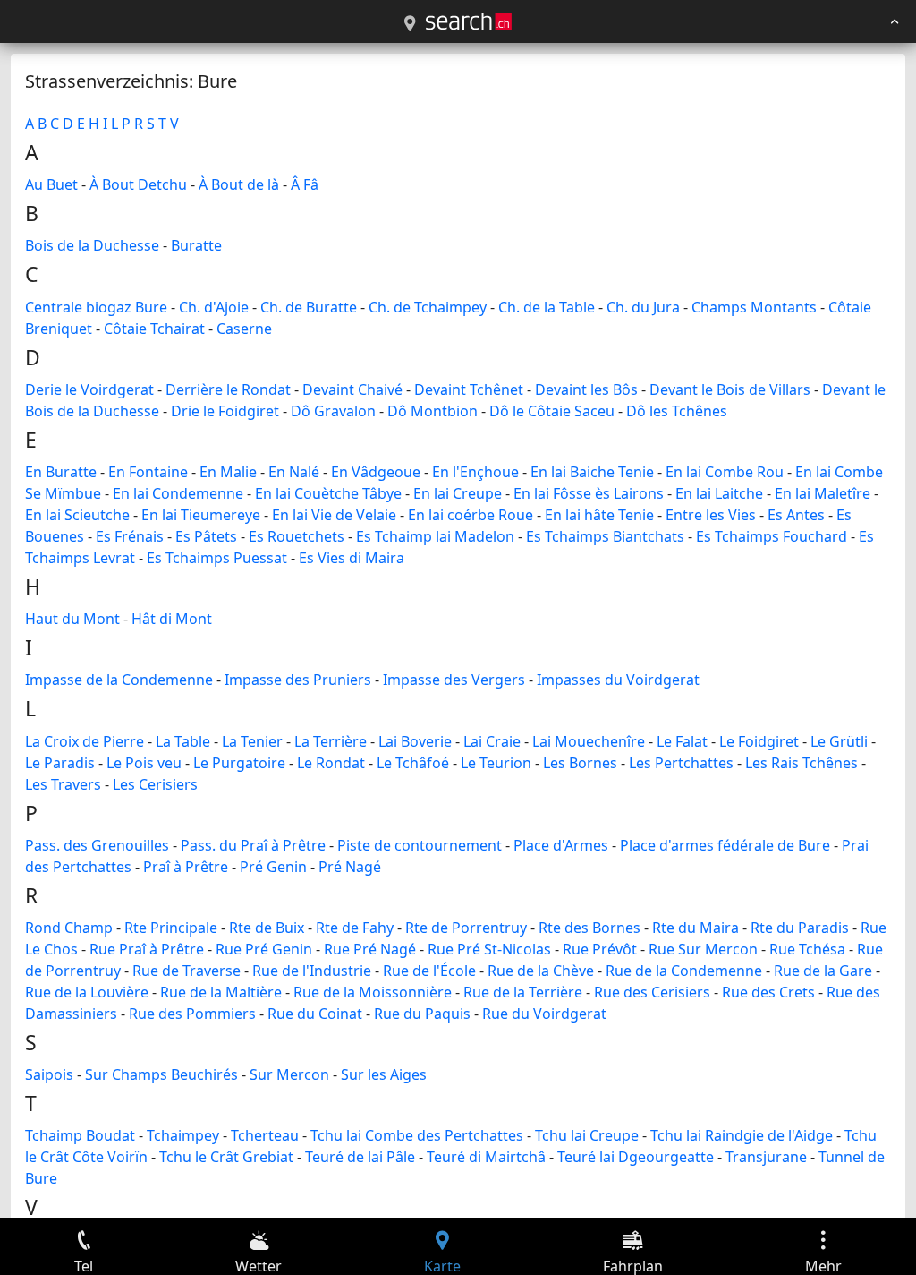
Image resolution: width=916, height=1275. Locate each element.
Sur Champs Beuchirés (161, 1074)
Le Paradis (60, 763)
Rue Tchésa (807, 949)
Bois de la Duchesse (92, 245)
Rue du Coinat (314, 1013)
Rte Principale (170, 927)
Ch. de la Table (546, 307)
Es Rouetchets (296, 536)
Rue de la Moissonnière (372, 992)
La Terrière (330, 741)
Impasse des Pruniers (298, 679)
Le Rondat (331, 763)
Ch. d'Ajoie (214, 307)
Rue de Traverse (186, 970)
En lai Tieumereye (200, 515)
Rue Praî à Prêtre (146, 949)
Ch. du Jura (643, 307)
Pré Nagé (349, 867)
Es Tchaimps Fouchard (771, 536)
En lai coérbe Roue (470, 515)
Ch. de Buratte (308, 307)
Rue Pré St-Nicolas (489, 949)
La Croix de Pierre (84, 741)
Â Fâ (304, 184)
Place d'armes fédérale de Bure (725, 845)
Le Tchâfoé (413, 763)
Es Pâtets (206, 536)
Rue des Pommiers (192, 1013)
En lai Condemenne (178, 493)
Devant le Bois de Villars (729, 389)
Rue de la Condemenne (684, 970)
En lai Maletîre (822, 493)
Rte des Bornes (589, 927)
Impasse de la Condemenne (119, 679)
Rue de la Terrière (522, 992)
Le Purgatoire (239, 763)
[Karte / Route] (409, 24)
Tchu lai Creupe (587, 1135)
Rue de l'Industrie (311, 970)
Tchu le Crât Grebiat (226, 1157)
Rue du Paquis (422, 1013)
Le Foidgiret (759, 741)
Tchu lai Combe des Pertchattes (416, 1135)
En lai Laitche (719, 493)
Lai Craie (492, 741)
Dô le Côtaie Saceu (552, 411)
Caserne (244, 328)
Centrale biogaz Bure (96, 307)
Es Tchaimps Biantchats (605, 536)
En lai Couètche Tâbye (328, 493)
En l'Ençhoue (475, 472)
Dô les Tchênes (676, 411)
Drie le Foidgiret (225, 411)
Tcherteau (265, 1135)
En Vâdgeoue (375, 472)
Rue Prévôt (600, 949)
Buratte (196, 245)
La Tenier (252, 741)
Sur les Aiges (384, 1074)
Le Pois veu (144, 763)
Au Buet (51, 184)
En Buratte (61, 472)
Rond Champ (69, 927)
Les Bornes (580, 763)
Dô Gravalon (333, 411)
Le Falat (682, 741)
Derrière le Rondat (228, 389)
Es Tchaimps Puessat (217, 558)
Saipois (49, 1074)
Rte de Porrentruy (466, 927)
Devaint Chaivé (352, 389)
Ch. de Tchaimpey (428, 307)
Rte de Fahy (355, 927)
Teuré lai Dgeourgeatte (635, 1157)
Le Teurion (496, 763)
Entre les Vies (711, 515)
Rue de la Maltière (221, 992)
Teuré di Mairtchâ (486, 1157)
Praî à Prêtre (185, 867)
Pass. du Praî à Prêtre (253, 845)
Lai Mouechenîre (588, 741)
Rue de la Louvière (86, 992)
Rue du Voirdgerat (544, 1013)
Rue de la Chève (541, 970)
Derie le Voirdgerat (89, 389)
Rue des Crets (768, 992)
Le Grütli (839, 741)
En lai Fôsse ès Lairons (588, 493)
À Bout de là (239, 184)
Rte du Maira (695, 927)
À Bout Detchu (138, 184)
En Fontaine (148, 472)
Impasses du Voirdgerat (618, 679)
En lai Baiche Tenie (592, 472)
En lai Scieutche (77, 515)
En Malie (228, 472)
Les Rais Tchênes (801, 763)
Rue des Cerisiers (652, 992)
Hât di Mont (171, 619)
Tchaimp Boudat (80, 1135)
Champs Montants (754, 307)
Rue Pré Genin (264, 949)
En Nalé (293, 472)
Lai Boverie (415, 741)
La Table (183, 741)
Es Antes (796, 515)
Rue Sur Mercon (703, 949)
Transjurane (766, 1157)
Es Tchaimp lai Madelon (435, 536)
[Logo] (469, 21)
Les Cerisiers (155, 784)
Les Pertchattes (681, 763)
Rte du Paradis (800, 927)
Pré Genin (273, 867)
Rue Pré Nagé (370, 949)
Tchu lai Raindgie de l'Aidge (741, 1135)
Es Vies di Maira (351, 558)
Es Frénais (130, 536)
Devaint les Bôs (586, 389)
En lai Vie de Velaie (334, 515)
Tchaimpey (183, 1135)
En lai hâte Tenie (599, 515)
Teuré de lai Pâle (360, 1157)
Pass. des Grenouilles (97, 845)
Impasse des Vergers (454, 679)
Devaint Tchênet (468, 389)
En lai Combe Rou (725, 472)
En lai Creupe (457, 493)
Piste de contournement (419, 845)
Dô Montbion (432, 411)
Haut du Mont (72, 619)
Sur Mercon (289, 1074)
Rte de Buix (266, 927)
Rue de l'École (429, 970)
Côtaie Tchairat (154, 328)
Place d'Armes (560, 845)
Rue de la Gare (823, 970)
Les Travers (63, 784)
